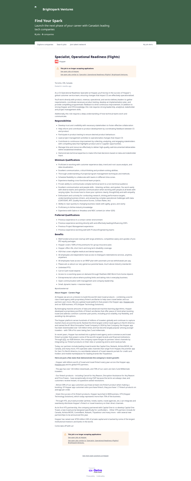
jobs (62, 44)
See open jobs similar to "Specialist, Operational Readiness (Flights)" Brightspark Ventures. (94, 74)
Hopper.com (128, 302)
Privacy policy (90, 476)
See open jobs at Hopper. (70, 71)
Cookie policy (100, 476)
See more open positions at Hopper (95, 456)
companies (45, 44)
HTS (64, 339)
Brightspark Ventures (58, 9)
